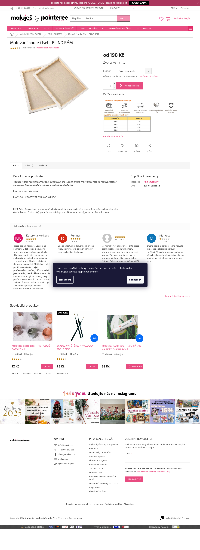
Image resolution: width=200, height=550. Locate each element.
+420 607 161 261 (66, 449)
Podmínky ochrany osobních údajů (102, 478)
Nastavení (65, 279)
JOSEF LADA (139, 2)
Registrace (94, 487)
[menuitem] (16, 28)
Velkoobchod (95, 472)
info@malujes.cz (66, 445)
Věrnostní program (98, 460)
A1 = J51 (15, 373)
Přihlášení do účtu (97, 491)
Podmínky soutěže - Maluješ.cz (119, 504)
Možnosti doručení (149, 76)
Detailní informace (111, 136)
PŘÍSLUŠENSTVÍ (151, 181)
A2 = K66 (27, 373)
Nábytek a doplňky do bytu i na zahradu (84, 504)
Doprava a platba (97, 456)
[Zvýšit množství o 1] (114, 84)
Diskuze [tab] (43, 165)
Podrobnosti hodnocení (48, 47)
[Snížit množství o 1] (114, 87)
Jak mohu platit (96, 468)
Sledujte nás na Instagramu (112, 393)
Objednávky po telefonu (100, 452)
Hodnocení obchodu (98, 464)
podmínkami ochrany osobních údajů (154, 471)
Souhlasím (135, 279)
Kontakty (115, 8)
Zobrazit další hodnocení (176, 296)
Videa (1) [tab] (29, 165)
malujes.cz (63, 459)
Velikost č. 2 (62, 373)
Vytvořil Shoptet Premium (178, 518)
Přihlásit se (134, 479)
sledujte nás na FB (66, 454)
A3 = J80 (37, 373)
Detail (47, 366)
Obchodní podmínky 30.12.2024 (103, 483)
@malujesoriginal (66, 463)
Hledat (123, 18)
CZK (173, 8)
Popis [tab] (16, 165)
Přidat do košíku (131, 85)
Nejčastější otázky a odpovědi (89, 8)
